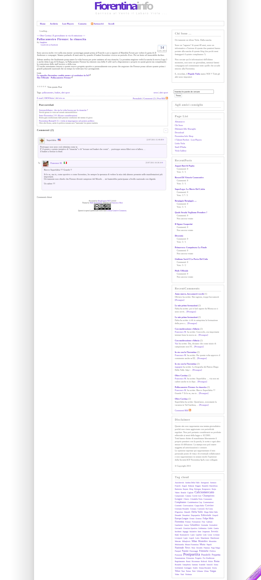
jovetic (214, 531)
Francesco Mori (117, 203)
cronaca (193, 509)
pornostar (178, 555)
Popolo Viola (194, 74)
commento (207, 499)
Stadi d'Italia (180, 147)
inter (199, 531)
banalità (205, 486)
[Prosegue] (179, 300)
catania (188, 496)
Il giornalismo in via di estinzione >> (69, 35)
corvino (209, 505)
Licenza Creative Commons (116, 211)
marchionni (214, 538)
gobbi (210, 528)
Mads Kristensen (96, 203)
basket (57, 92)
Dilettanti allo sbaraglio (185, 129)
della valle (197, 511)
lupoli (191, 538)
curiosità (200, 509)
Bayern (185, 489)
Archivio (54, 24)
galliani (209, 522)
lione (210, 535)
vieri (182, 574)
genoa (186, 525)
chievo (186, 499)
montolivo (203, 541)
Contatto (82, 24)
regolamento (180, 561)
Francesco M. (56, 163)
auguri (184, 486)
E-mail (40, 98)
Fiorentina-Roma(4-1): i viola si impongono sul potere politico (66, 121)
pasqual (178, 551)
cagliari (190, 492)
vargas (213, 571)
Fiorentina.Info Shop (184, 136)
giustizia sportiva (190, 528)
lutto (197, 538)
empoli (215, 515)
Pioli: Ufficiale (181, 271)
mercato (178, 541)
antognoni (205, 483)
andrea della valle (192, 483)
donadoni (186, 515)
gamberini (179, 525)
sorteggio (188, 568)
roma (216, 561)
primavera (190, 558)
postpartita (191, 554)
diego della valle (211, 512)
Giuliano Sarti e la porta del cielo (191, 259)
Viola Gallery (180, 150)
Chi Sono (179, 125)
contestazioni (208, 502)
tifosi (177, 571)
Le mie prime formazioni (186, 305)
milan (194, 541)
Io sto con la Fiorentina (185, 352)
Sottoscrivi (99, 24)
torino (188, 571)
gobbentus (202, 528)
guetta (216, 528)
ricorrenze (196, 561)
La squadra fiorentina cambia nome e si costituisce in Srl (63, 75)
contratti (178, 505)
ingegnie (178, 367)
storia (214, 568)
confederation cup (194, 502)
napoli (209, 544)
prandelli (206, 554)
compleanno (180, 502)
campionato (179, 496)
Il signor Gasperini (183, 224)
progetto (198, 558)
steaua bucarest (205, 568)
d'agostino (179, 512)
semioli (210, 565)
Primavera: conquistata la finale (191, 247)
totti (194, 571)
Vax (176, 343)
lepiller (199, 535)
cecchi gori (196, 496)
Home (42, 24)
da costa (209, 509)
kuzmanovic (184, 535)
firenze (188, 522)
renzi (188, 561)
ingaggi (185, 531)
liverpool (178, 538)
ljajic (185, 538)
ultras (206, 571)
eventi (192, 518)
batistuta (178, 489)
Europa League (181, 518)
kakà (177, 535)
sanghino (43, 42)
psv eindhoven (208, 558)
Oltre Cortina (181, 375)
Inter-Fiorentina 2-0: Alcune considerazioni (58, 115)
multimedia (179, 544)
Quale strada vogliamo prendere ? (191, 212)
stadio (195, 568)
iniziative (193, 531)
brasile (183, 492)
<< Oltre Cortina (44, 35)
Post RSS (161, 98)
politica (213, 551)
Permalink (137, 98)
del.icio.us (60, 98)
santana (195, 565)
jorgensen (206, 531)
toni (183, 571)
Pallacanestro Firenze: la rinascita (61, 39)
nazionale (179, 547)
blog (191, 489)
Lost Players (68, 24)
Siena (216, 565)
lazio (192, 535)
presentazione (180, 558)
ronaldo (178, 565)
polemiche (203, 551)
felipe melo (208, 518)
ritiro (210, 561)
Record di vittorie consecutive (189, 177)
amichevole (179, 483)
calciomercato (204, 492)
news (156, 92)
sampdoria (186, 565)
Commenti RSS (182, 410)
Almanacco (180, 121)
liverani (216, 535)
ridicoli (204, 561)
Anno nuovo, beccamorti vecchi (189, 294)
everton (199, 518)
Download (179, 132)
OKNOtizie (49, 98)
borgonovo (206, 489)
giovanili (178, 528)
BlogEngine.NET (104, 201)
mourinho (212, 541)
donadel (178, 515)
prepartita (216, 554)
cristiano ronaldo (182, 509)
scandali (202, 565)
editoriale (206, 515)
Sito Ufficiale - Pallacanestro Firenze (54, 77)
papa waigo (215, 548)
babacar (191, 486)
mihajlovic (186, 541)
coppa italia (199, 505)
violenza (188, 574)
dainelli (187, 512)
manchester (205, 538)
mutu (202, 544)
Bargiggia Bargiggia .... (186, 201)
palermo (207, 548)
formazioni (196, 522)
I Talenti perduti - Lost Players (188, 140)
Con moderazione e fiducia (187, 329)
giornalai (204, 525)
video (177, 574)
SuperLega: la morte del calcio (190, 189)
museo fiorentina (192, 544)
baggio (198, 486)
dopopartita (195, 515)
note (193, 548)
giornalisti (213, 525)
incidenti (178, 531)
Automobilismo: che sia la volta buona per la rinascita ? (63, 110)
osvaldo (199, 548)
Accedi (111, 24)
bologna (197, 489)
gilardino (195, 524)
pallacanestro (47, 92)
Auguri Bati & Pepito (185, 166)
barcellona (213, 486)
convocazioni (188, 505)
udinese (200, 571)
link (205, 535)
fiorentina (179, 521)
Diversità (179, 236)
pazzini (185, 551)
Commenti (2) (149, 98)
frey (203, 522)
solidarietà (179, 568)
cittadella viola (196, 499)
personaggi (194, 551)
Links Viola (180, 143)
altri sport (65, 92)
